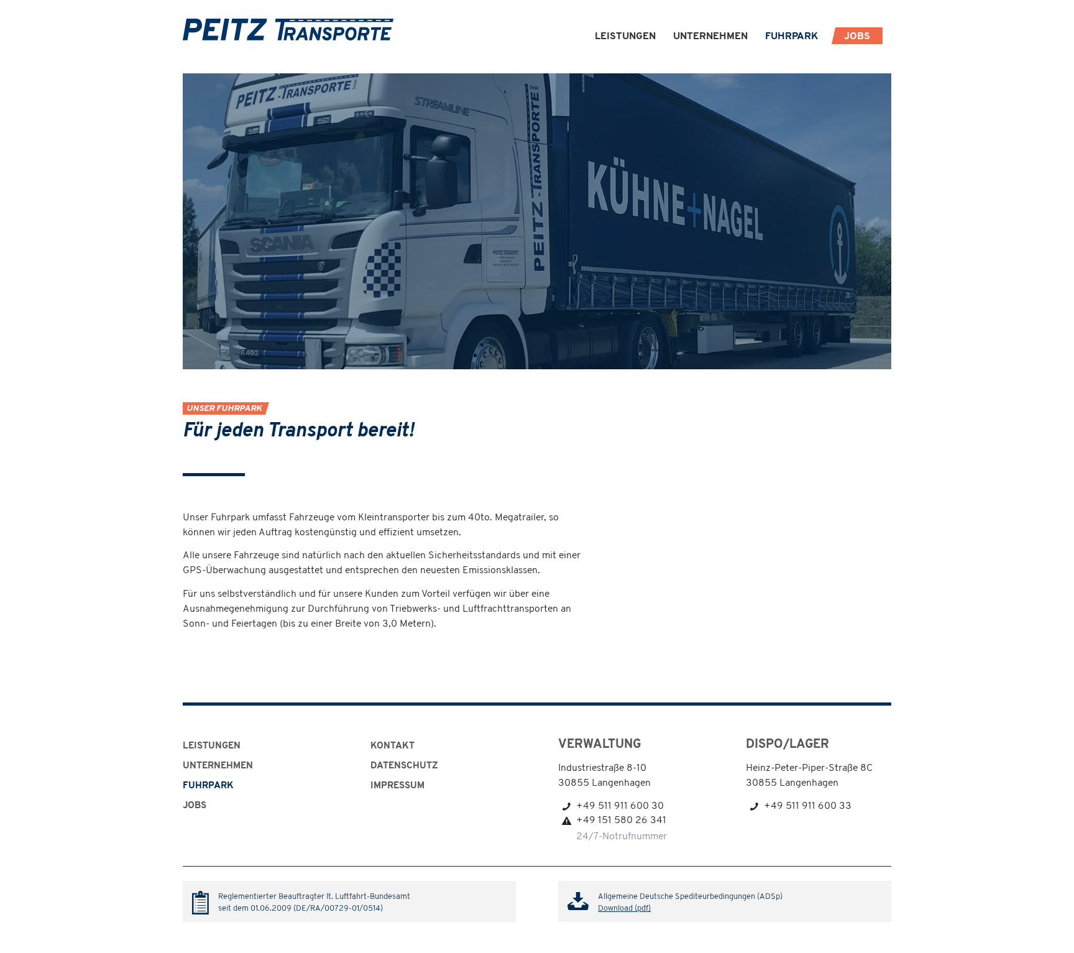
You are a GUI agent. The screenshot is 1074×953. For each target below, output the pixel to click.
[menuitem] (625, 36)
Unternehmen (218, 766)
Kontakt (392, 746)
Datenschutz (404, 766)
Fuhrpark (208, 786)
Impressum (397, 786)
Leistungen (212, 746)
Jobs (194, 806)
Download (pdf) (624, 909)
